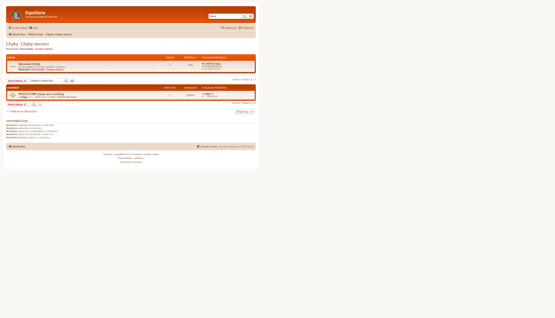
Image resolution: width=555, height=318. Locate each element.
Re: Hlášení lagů (211, 63)
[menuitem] (33, 28)
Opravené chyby (29, 64)
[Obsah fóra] (16, 14)
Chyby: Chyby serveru (27, 44)
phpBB (119, 154)
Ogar (24, 97)
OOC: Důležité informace (63, 97)
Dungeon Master (44, 49)
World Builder (27, 49)
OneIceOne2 (212, 66)
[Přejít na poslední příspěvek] (212, 93)
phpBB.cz (139, 158)
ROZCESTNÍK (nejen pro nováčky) (41, 94)
